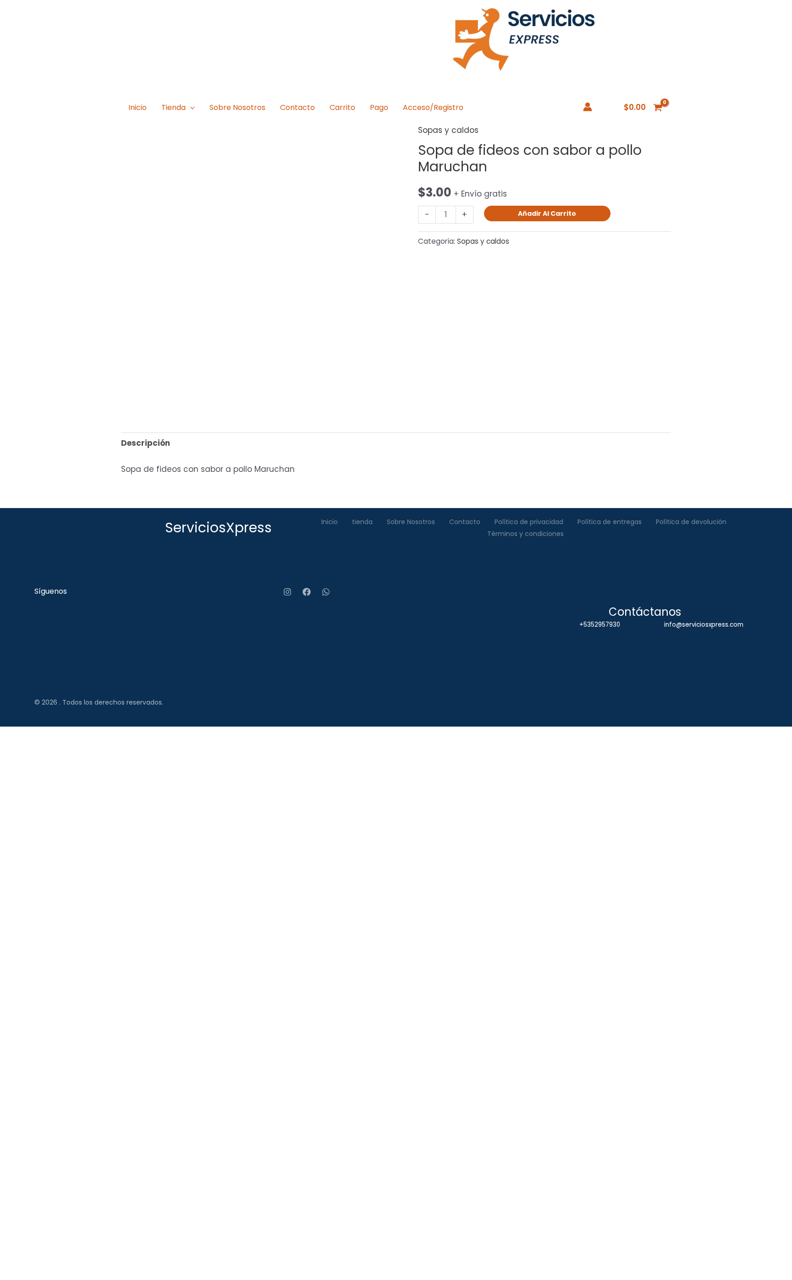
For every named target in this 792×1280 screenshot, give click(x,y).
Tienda (173, 107)
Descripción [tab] (145, 443)
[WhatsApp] (326, 592)
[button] (190, 107)
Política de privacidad (529, 521)
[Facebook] (306, 592)
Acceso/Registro (433, 107)
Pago (379, 107)
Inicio (137, 107)
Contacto (297, 107)
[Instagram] (287, 592)
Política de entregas (610, 521)
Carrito (342, 107)
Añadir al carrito (547, 213)
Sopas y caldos (448, 130)
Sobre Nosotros (237, 107)
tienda (362, 521)
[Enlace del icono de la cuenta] (587, 106)
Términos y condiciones (525, 533)
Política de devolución (691, 521)
